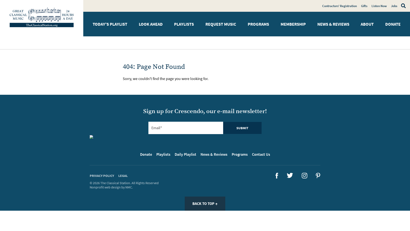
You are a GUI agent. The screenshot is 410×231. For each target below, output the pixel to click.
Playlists (184, 24)
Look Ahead (151, 24)
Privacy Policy (102, 175)
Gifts (364, 6)
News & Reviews (333, 24)
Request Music (220, 24)
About (367, 24)
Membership (293, 24)
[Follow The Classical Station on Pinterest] (318, 177)
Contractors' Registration (339, 6)
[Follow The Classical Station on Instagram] (304, 177)
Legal (123, 175)
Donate (393, 24)
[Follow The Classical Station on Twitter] (290, 176)
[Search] (402, 6)
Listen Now (379, 6)
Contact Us (261, 154)
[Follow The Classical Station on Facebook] (276, 177)
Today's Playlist (110, 24)
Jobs (394, 6)
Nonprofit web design (105, 187)
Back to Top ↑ (205, 203)
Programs (258, 24)
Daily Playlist (185, 154)
